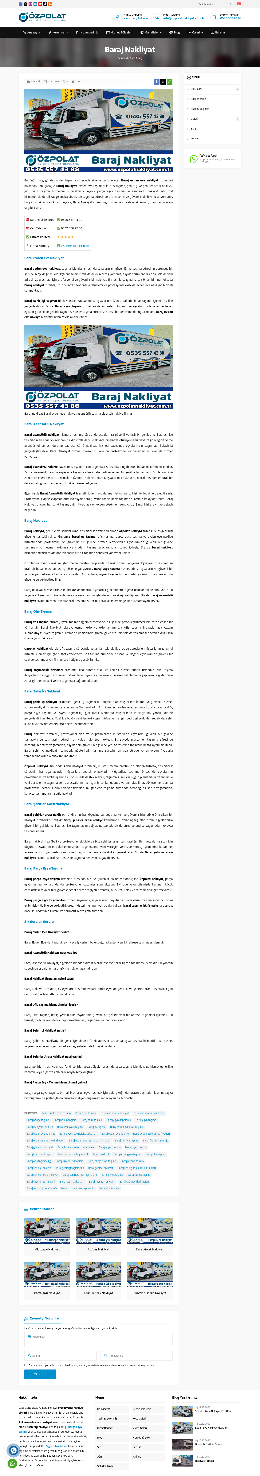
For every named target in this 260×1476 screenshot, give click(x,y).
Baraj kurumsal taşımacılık (73, 1154)
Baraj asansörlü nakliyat (114, 1113)
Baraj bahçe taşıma (38, 1120)
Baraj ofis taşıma (155, 1154)
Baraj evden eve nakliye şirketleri (45, 1140)
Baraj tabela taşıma (139, 1175)
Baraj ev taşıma (97, 1127)
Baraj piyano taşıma (132, 1161)
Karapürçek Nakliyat (149, 1249)
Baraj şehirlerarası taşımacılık (80, 1175)
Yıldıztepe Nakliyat (47, 1249)
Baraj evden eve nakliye (115, 1134)
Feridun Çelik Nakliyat (98, 1293)
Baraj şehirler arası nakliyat (42, 1175)
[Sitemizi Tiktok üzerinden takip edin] (45, 4)
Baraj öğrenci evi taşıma (69, 1161)
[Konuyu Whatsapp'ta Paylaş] (169, 82)
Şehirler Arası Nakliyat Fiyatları (213, 1411)
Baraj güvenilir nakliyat (40, 1147)
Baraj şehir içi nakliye (39, 1168)
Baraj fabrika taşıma (126, 1140)
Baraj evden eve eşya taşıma (126, 1127)
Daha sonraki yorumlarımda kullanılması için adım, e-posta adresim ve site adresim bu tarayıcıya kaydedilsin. (92, 1365)
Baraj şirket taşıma (112, 1175)
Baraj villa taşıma (109, 1188)
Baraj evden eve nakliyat (41, 1134)
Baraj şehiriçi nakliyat (100, 1168)
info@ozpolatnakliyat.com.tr (184, 18)
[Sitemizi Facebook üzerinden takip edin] (20, 4)
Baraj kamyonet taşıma (40, 1154)
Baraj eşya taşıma (146, 1120)
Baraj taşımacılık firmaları (134, 1181)
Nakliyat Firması (204, 1461)
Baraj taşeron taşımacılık (41, 1181)
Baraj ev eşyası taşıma (70, 1127)
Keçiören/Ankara (136, 18)
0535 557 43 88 (230, 18)
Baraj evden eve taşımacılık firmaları (89, 1140)
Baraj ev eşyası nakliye (40, 1127)
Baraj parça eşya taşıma (102, 1161)
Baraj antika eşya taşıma (56, 1113)
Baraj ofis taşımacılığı (39, 1161)
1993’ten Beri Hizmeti (74, 246)
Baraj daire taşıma (91, 1120)
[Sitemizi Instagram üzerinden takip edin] (30, 4)
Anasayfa (123, 58)
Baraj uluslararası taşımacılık (78, 1188)
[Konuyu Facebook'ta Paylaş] (157, 82)
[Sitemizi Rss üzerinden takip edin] (50, 4)
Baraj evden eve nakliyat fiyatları (78, 1134)
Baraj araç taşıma (85, 1113)
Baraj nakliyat (101, 1154)
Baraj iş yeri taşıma (110, 1147)
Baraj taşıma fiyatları (72, 1181)
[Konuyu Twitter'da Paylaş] (163, 82)
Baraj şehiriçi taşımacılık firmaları (137, 1168)
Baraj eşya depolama (119, 1120)
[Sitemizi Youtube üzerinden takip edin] (40, 4)
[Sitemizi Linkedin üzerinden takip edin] (35, 4)
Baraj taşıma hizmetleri (102, 1181)
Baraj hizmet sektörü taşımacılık (75, 1147)
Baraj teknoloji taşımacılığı (42, 1188)
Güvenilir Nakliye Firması (209, 1444)
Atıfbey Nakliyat (98, 1249)
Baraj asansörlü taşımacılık (149, 1113)
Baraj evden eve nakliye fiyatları (151, 1134)
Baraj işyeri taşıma (136, 1147)
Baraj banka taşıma (65, 1120)
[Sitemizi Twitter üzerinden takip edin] (25, 4)
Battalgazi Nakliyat (47, 1293)
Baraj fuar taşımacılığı (155, 1140)
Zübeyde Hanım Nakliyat (150, 1293)
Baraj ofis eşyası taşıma (127, 1154)
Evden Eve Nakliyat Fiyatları (211, 1428)
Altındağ (137, 58)
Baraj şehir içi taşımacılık (69, 1168)
